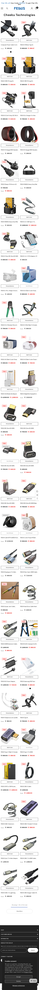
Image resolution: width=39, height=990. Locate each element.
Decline (18, 981)
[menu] (2, 8)
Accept (18, 977)
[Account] (32, 8)
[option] (19, 3)
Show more (19, 911)
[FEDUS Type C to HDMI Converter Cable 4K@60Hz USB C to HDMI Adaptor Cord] (29, 736)
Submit (33, 950)
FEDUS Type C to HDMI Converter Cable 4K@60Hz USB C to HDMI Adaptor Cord (28, 752)
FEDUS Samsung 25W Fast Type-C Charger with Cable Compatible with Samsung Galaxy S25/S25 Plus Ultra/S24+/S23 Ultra (28, 682)
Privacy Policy (28, 972)
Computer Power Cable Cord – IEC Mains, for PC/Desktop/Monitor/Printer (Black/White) (9, 45)
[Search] (7, 8)
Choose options (10, 40)
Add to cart (29, 40)
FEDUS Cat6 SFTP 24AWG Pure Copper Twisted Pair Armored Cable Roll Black (9, 538)
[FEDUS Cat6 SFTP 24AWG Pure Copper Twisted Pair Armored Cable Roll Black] (10, 522)
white (8, 52)
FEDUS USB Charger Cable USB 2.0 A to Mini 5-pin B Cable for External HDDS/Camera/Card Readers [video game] (29, 893)
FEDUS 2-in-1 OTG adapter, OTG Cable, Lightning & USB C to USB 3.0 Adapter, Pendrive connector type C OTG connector (29, 256)
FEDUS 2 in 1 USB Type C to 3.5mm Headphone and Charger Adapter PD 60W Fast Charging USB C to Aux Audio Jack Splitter (28, 222)
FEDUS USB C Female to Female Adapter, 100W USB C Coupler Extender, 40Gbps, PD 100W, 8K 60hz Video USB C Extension (29, 824)
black (11, 52)
